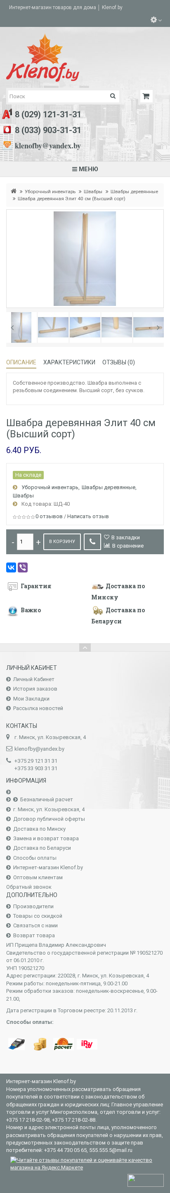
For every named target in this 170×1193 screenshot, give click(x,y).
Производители (33, 906)
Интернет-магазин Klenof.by (48, 867)
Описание (21, 362)
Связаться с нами (35, 925)
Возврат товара (34, 935)
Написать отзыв (88, 516)
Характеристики (69, 362)
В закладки (125, 537)
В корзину (62, 541)
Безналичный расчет (46, 799)
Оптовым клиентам (38, 877)
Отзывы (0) (118, 362)
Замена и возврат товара (46, 838)
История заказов (35, 689)
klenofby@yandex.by (48, 145)
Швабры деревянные (134, 191)
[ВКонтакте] (11, 567)
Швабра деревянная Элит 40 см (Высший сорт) (71, 198)
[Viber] (23, 567)
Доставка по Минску (39, 829)
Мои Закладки (31, 699)
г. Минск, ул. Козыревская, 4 (49, 809)
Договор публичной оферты (49, 819)
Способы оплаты (35, 858)
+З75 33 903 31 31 (35, 768)
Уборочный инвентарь (50, 191)
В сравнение (128, 546)
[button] (12, 327)
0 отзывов (49, 516)
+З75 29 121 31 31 (35, 761)
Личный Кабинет (33, 679)
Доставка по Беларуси (42, 848)
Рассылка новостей (38, 708)
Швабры (93, 191)
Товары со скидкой (37, 916)
